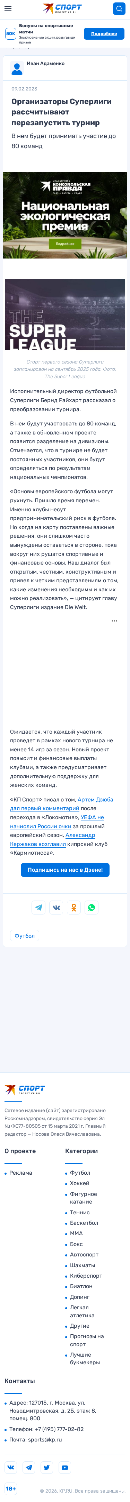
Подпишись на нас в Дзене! (65, 869)
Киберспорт (86, 1275)
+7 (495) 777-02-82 (59, 1429)
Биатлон (81, 1286)
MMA (76, 1233)
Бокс (76, 1244)
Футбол (25, 936)
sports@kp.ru (45, 1439)
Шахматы (82, 1265)
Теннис (80, 1212)
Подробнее (104, 33)
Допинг (79, 1297)
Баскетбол (84, 1223)
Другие (79, 1326)
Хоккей (79, 1183)
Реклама (20, 1172)
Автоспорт (84, 1254)
